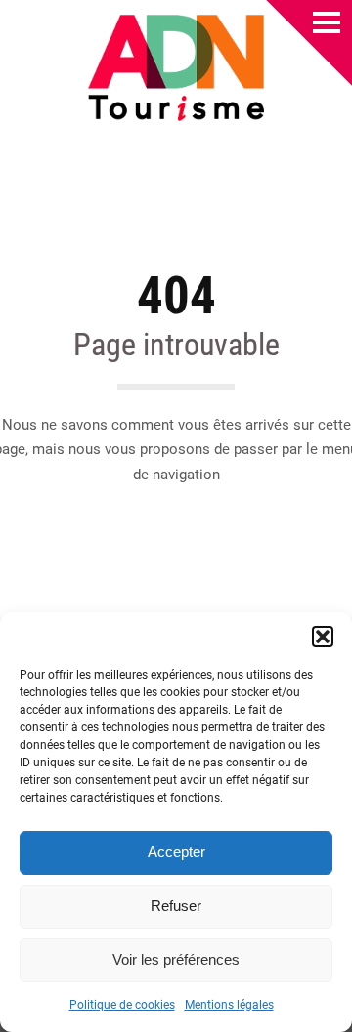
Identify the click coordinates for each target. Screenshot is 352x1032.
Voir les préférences (176, 959)
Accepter (176, 852)
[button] (322, 636)
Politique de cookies (122, 1004)
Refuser (176, 905)
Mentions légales (229, 1004)
